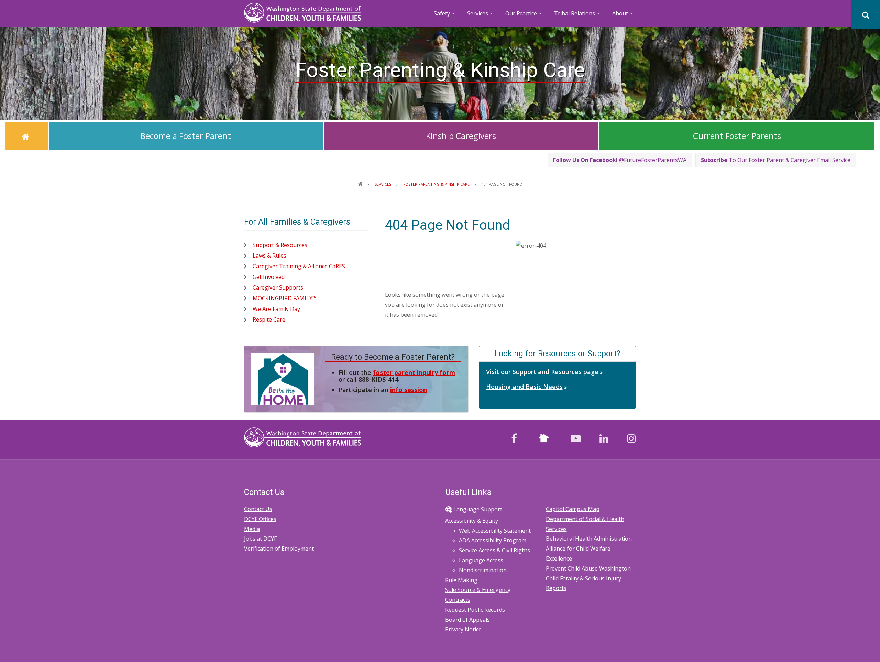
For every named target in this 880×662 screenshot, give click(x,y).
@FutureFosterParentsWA (619, 160)
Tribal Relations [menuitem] (577, 16)
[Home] (302, 12)
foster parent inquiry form (414, 372)
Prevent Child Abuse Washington (588, 568)
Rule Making (461, 580)
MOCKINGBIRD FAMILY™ (285, 298)
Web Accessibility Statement (495, 530)
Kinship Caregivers (461, 135)
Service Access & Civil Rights (494, 550)
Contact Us (258, 509)
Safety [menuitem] (445, 16)
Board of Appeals (467, 619)
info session (408, 390)
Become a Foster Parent (185, 135)
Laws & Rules (269, 255)
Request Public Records (475, 610)
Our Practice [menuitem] (524, 16)
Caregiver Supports (278, 287)
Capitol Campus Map (573, 509)
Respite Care (269, 319)
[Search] (865, 14)
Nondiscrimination (483, 570)
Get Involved (269, 277)
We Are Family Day (276, 309)
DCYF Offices (260, 519)
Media (252, 529)
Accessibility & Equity (471, 520)
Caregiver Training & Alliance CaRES (299, 266)
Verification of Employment (279, 548)
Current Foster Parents (737, 135)
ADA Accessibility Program (492, 540)
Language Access (481, 560)
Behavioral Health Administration (589, 538)
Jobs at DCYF (260, 538)
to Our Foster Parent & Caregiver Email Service (775, 160)
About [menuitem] (623, 16)
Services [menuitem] (480, 16)
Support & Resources (280, 245)
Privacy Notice (463, 629)
